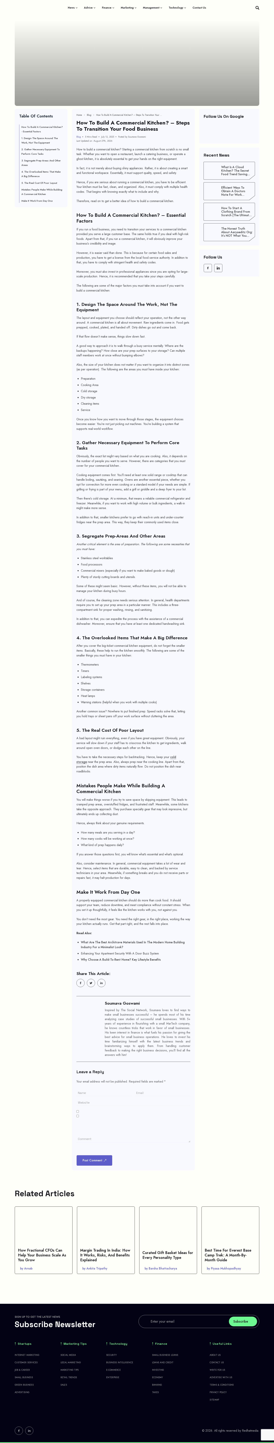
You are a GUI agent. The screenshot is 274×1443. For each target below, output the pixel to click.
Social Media (68, 1355)
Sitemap (214, 1399)
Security (111, 1355)
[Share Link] (80, 983)
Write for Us (217, 1370)
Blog (89, 115)
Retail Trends (69, 1377)
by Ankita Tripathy (94, 1268)
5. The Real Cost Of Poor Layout (39, 183)
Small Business (24, 1377)
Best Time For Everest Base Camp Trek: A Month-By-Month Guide (228, 1255)
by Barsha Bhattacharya (161, 1268)
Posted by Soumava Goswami (132, 136)
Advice (88, 8)
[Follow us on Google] (229, 131)
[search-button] (257, 8)
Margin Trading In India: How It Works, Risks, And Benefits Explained (105, 1255)
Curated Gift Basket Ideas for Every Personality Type (167, 1255)
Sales (64, 1385)
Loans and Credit (162, 1362)
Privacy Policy (218, 1392)
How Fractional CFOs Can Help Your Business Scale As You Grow (42, 1255)
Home (79, 115)
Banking (157, 1385)
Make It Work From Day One (37, 201)
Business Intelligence (119, 1362)
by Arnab (26, 1268)
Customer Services (26, 1362)
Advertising (22, 1392)
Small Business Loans (165, 1355)
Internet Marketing (27, 1355)
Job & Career (22, 1370)
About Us (215, 1355)
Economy (157, 1377)
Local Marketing (71, 1362)
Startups (25, 1344)
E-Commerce (113, 1370)
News (71, 8)
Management (151, 8)
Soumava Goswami (122, 1003)
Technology (176, 8)
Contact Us (199, 8)
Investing (158, 1370)
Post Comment (92, 1160)
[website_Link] (208, 268)
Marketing (127, 8)
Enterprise (112, 1377)
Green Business (24, 1385)
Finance (106, 8)
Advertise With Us (221, 1377)
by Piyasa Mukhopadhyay (224, 1268)
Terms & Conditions (222, 1385)
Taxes (155, 1392)
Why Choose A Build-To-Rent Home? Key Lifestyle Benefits (121, 959)
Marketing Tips (75, 1344)
